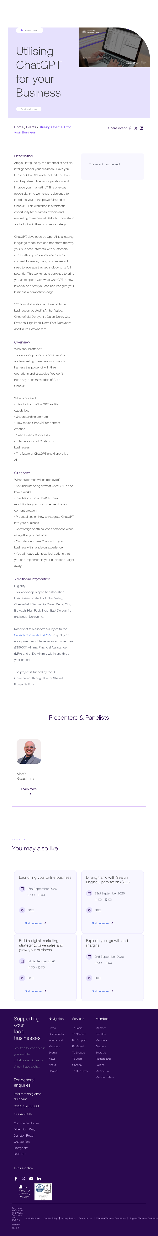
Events (31, 127)
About (52, 1064)
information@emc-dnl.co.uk (28, 1096)
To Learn (77, 1027)
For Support (79, 1040)
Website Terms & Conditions (111, 1218)
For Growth (78, 1046)
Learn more (29, 789)
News (52, 1058)
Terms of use (85, 1218)
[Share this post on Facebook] (131, 128)
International (56, 1040)
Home (19, 127)
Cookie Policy (50, 1218)
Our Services (56, 1034)
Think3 (15, 1228)
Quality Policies (32, 1218)
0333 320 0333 (26, 1106)
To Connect (79, 1034)
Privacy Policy (68, 1218)
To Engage (78, 1052)
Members (54, 1046)
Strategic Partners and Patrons (103, 1058)
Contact (53, 1071)
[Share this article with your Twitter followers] (136, 128)
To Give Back (80, 1071)
